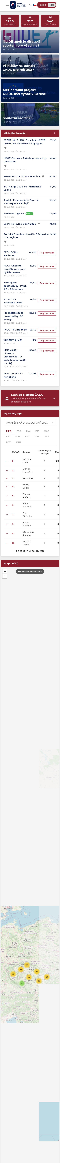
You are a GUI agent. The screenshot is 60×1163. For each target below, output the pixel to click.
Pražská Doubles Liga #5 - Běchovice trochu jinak (26, 236)
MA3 (17, 436)
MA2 (46, 431)
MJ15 (8, 442)
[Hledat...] (30, 5)
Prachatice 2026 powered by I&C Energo (14, 316)
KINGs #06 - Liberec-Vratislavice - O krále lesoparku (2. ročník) (15, 357)
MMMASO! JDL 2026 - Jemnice (22, 176)
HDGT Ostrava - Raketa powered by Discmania (25, 160)
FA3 (27, 436)
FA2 (8, 436)
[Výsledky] (5, 148)
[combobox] (30, 423)
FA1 (37, 431)
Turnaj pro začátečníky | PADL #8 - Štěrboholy (15, 286)
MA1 (28, 431)
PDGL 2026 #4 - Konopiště (13, 375)
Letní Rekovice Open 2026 (20, 224)
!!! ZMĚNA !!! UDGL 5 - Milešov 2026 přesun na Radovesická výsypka (24, 142)
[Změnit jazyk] (35, 5)
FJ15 (18, 442)
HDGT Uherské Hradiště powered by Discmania (14, 269)
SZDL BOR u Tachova (11, 254)
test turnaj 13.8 (13, 339)
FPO (18, 431)
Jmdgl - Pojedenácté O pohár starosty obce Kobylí (22, 202)
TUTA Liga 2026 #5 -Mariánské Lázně (22, 188)
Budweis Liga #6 (14, 213)
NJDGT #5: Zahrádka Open (13, 301)
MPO (9, 431)
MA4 (37, 436)
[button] (22, 983)
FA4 (46, 436)
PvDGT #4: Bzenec (15, 329)
